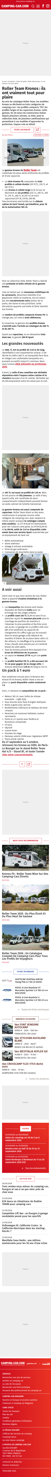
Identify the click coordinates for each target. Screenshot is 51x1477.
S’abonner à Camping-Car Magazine (17, 1403)
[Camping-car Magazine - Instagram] (47, 6)
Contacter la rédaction (12, 1462)
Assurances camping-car (25, 1)
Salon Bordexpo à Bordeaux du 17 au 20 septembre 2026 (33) (24, 1161)
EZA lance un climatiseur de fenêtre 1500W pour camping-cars (22, 1203)
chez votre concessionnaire (17, 754)
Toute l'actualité (21, 81)
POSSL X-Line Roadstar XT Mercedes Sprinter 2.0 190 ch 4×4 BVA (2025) (31, 990)
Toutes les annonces (39, 1079)
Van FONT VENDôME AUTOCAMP (27, 1026)
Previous (7, 154)
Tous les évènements (35, 1168)
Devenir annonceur (10, 1465)
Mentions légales (9, 1424)
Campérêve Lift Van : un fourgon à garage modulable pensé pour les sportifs (25, 1215)
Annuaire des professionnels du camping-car (21, 1390)
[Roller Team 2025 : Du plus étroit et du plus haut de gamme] (25, 898)
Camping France (9, 1437)
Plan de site (7, 1414)
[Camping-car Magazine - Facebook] (43, 6)
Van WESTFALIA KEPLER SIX (31, 1051)
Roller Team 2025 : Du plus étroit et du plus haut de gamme (24, 915)
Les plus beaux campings (13, 1440)
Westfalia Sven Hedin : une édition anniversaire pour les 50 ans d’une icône (24, 1242)
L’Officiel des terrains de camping (17, 1434)
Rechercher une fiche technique (16, 1387)
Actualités (11, 81)
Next (44, 154)
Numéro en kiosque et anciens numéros (19, 1400)
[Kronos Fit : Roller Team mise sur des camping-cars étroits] (25, 858)
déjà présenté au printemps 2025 (24, 365)
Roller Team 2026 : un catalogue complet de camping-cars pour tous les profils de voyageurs (25, 956)
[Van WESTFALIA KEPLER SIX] (7, 1055)
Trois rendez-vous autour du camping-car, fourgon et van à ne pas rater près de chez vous (25, 1189)
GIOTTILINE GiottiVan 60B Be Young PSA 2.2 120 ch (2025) (29, 980)
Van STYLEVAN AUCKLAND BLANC (30, 1039)
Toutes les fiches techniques (35, 1009)
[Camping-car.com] (15, 6)
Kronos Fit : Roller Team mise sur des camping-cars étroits (25, 875)
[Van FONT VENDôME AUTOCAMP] (7, 1028)
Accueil (4, 81)
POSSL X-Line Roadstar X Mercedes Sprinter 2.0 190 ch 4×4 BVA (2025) (31, 1000)
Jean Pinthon (8, 135)
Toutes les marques (10, 1411)
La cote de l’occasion (11, 1384)
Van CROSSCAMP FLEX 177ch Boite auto (22, 1065)
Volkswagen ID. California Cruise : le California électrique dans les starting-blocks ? (23, 1228)
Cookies (5, 1418)
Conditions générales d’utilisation (17, 1421)
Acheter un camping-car (12, 1381)
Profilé (46, 135)
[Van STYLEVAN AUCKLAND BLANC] (7, 1042)
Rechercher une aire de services (16, 1377)
